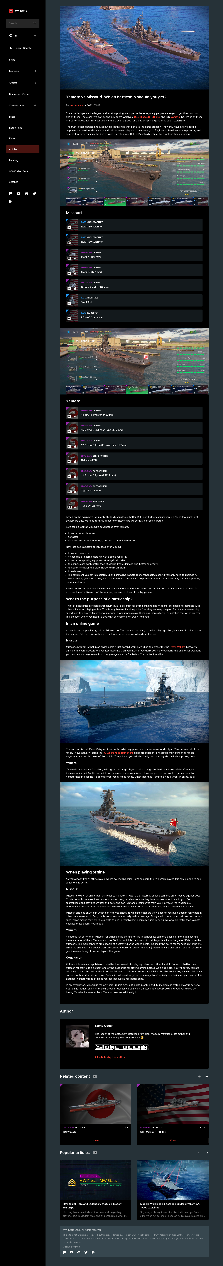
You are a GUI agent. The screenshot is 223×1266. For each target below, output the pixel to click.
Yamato (175, 116)
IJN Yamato (69, 1131)
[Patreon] (11, 193)
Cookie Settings (71, 1246)
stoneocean (77, 105)
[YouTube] (18, 193)
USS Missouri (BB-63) (147, 116)
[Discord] (26, 193)
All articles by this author (110, 1057)
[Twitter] (34, 193)
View (96, 1140)
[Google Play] (11, 201)
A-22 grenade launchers (118, 752)
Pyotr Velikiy (177, 646)
